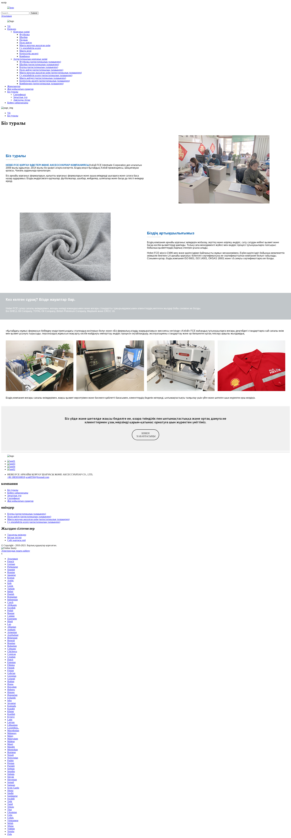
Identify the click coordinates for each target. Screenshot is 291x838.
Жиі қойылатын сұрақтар (20, 89)
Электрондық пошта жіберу (15, 551)
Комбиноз (24, 56)
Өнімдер (11, 29)
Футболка (24, 34)
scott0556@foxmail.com (37, 477)
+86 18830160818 (16, 477)
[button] (145, 434)
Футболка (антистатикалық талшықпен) (40, 61)
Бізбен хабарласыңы (17, 102)
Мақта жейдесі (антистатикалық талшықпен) (42, 78)
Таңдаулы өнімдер (16, 534)
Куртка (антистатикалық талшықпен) (38, 67)
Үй (8, 26)
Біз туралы (12, 91)
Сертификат (19, 94)
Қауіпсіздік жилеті (28, 53)
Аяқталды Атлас (21, 100)
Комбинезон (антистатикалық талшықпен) (41, 83)
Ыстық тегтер (14, 537)
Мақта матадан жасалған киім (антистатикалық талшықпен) (50, 72)
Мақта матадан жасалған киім (34, 45)
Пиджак (23, 40)
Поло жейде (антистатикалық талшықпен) (41, 70)
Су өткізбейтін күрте (30, 48)
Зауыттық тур (20, 97)
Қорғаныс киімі (21, 31)
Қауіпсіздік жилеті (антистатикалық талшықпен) (44, 81)
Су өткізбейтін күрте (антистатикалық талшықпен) (45, 75)
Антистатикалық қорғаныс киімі (30, 59)
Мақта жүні (25, 51)
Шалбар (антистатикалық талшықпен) (39, 64)
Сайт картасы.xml (16, 540)
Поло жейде (25, 42)
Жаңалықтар (13, 86)
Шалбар (23, 37)
